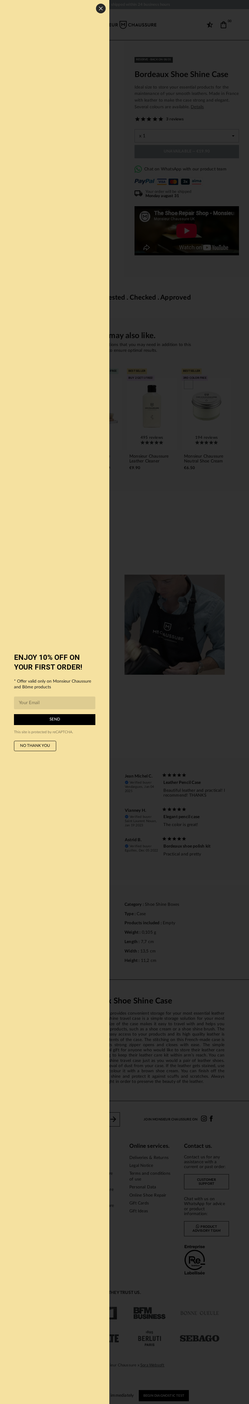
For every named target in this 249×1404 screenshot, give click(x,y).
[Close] (101, 8)
